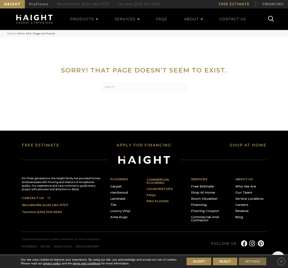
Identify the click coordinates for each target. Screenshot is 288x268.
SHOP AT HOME (248, 145)
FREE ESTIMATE (40, 145)
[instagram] (252, 243)
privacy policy (52, 263)
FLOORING (119, 179)
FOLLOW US (224, 244)
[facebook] (244, 243)
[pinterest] (261, 243)
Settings (252, 261)
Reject (225, 261)
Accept (199, 261)
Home (11, 33)
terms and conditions (87, 263)
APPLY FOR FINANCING (144, 145)
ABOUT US (244, 179)
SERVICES (199, 179)
